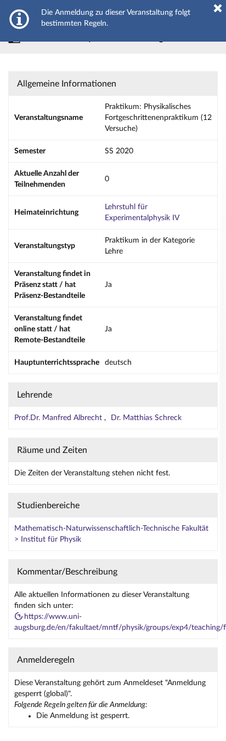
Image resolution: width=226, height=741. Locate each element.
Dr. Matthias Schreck (146, 418)
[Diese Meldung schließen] (217, 8)
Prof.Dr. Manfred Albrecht (59, 418)
